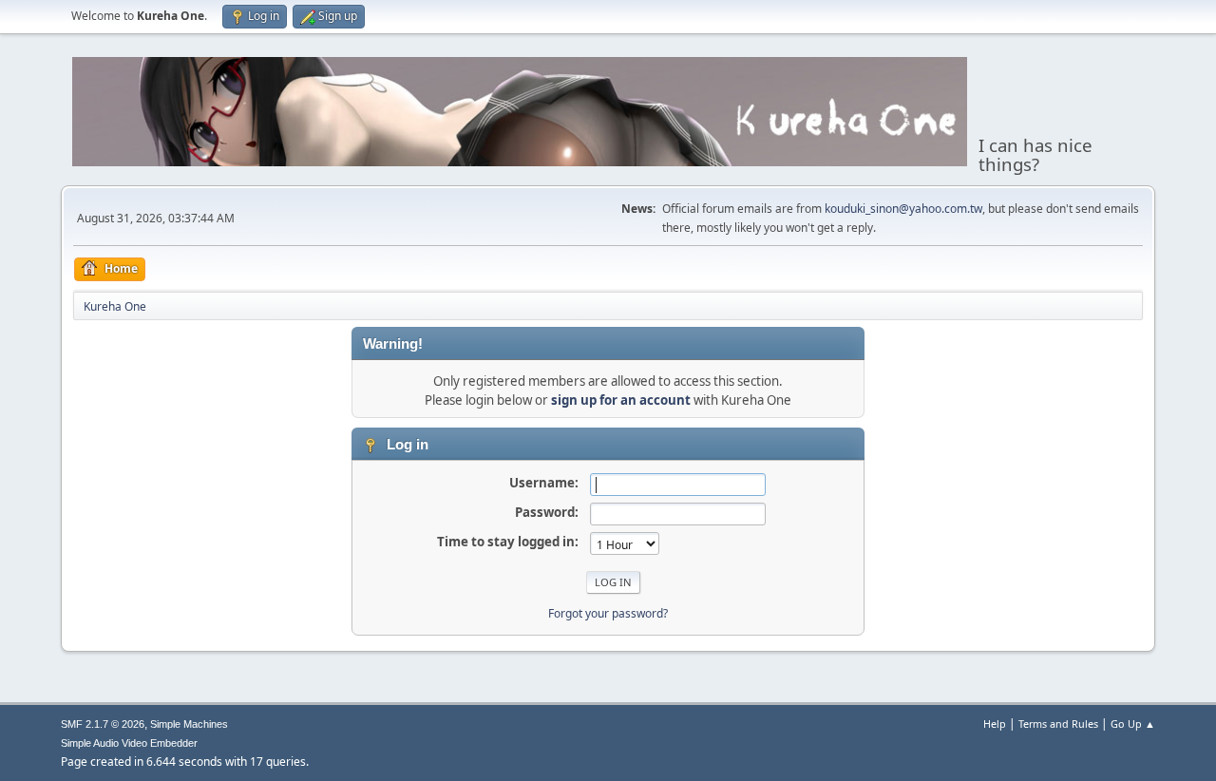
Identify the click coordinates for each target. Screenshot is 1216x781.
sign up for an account (621, 400)
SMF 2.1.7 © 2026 (102, 724)
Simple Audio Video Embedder (129, 743)
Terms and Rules (1058, 723)
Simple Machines (189, 724)
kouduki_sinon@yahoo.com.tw (903, 208)
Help (994, 723)
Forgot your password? (608, 613)
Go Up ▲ (1133, 723)
